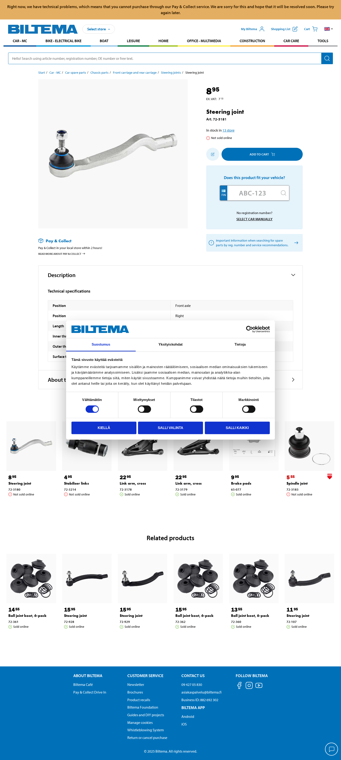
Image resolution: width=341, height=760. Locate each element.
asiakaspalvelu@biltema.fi (201, 692)
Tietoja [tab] (240, 345)
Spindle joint (297, 483)
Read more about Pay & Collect (59, 253)
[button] (328, 29)
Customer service (145, 675)
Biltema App (193, 707)
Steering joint (19, 483)
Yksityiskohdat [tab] (170, 345)
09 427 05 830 (191, 684)
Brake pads (241, 483)
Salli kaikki (237, 428)
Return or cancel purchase (147, 737)
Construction (252, 40)
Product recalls (138, 699)
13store (228, 130)
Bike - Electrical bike (63, 40)
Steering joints (171, 72)
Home (163, 40)
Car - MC (20, 40)
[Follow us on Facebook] (239, 686)
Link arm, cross (133, 483)
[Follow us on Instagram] (249, 686)
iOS (184, 724)
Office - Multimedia (204, 40)
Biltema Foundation (142, 707)
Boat (104, 40)
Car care (291, 40)
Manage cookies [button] (140, 722)
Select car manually (254, 219)
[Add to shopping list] (212, 154)
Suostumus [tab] (101, 345)
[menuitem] (19, 41)
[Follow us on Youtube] (259, 687)
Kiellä (104, 428)
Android (187, 716)
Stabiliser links (76, 483)
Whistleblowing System (145, 730)
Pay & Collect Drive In (89, 692)
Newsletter (135, 684)
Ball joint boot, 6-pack (27, 615)
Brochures (135, 692)
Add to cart (259, 154)
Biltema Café (83, 684)
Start (41, 72)
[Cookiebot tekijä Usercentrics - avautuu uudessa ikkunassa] (249, 329)
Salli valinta (170, 428)
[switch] (144, 409)
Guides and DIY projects (145, 715)
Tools (323, 40)
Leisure (133, 40)
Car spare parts (75, 72)
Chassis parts (99, 72)
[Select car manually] (295, 243)
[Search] (327, 58)
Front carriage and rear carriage (135, 72)
